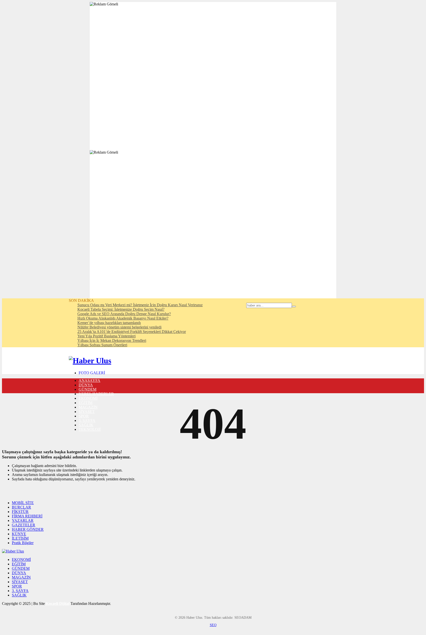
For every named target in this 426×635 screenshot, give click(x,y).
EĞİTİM (85, 403)
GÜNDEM (87, 389)
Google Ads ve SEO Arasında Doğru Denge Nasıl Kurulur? (124, 314)
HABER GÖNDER (28, 529)
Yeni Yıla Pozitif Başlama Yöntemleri (106, 336)
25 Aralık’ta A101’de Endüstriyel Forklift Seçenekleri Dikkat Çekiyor (131, 331)
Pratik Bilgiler (23, 543)
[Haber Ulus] (90, 360)
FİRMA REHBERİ (27, 516)
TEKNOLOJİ (90, 429)
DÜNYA (86, 385)
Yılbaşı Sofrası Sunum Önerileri (102, 345)
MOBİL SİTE (23, 503)
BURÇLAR (21, 507)
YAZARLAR (23, 520)
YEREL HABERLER (96, 394)
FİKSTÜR (20, 512)
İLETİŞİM (20, 538)
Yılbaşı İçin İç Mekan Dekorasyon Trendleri (111, 340)
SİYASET (87, 412)
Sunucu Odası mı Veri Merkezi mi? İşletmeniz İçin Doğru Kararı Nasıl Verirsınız (140, 305)
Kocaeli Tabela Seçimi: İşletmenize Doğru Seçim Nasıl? (120, 309)
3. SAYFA (87, 420)
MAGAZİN (88, 407)
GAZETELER (23, 525)
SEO (213, 625)
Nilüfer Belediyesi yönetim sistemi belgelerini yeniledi (119, 327)
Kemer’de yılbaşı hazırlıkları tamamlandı (109, 323)
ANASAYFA (89, 380)
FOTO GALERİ (92, 373)
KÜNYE (19, 534)
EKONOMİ (88, 398)
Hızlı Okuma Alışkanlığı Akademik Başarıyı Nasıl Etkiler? (122, 318)
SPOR (84, 416)
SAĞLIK (86, 425)
